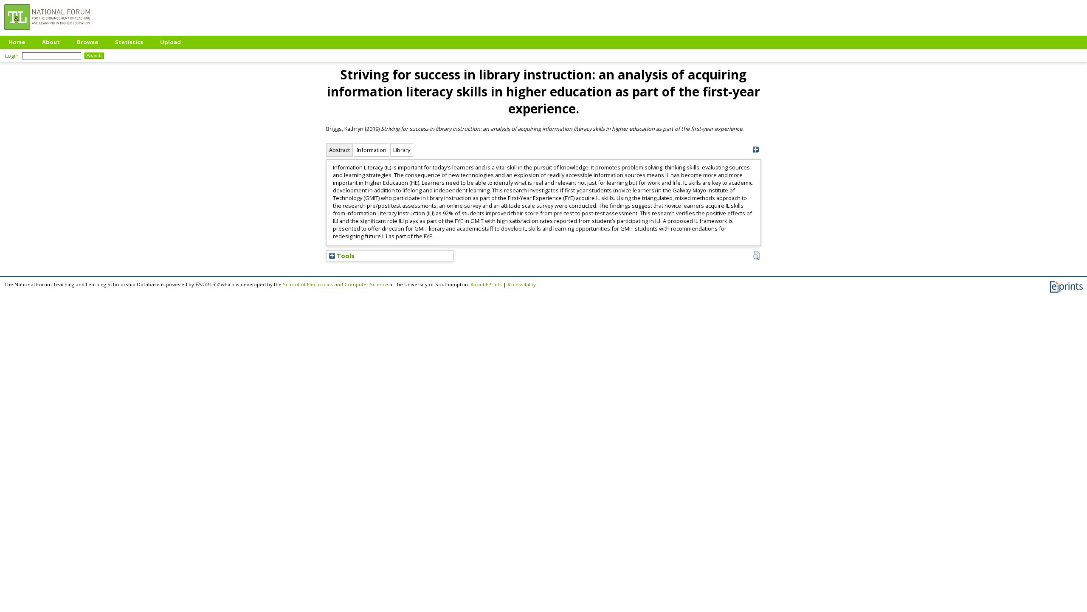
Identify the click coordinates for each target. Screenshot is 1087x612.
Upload (170, 42)
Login (12, 55)
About (51, 42)
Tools (345, 255)
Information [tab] (371, 150)
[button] (756, 255)
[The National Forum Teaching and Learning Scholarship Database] (47, 32)
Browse (87, 42)
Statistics (129, 42)
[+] (755, 150)
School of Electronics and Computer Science (335, 284)
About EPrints (486, 284)
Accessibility (521, 284)
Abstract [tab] (339, 150)
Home (16, 42)
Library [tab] (401, 150)
